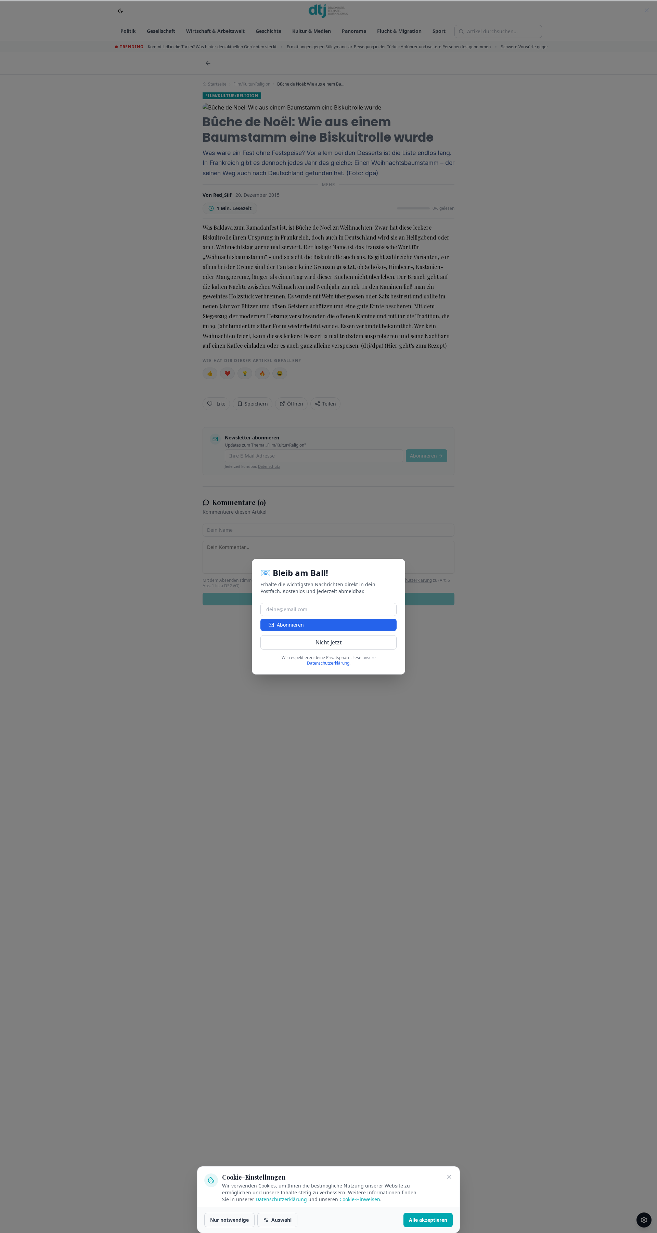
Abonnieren (290, 624)
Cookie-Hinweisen (359, 1199)
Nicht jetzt (328, 642)
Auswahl (281, 1220)
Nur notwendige (229, 1220)
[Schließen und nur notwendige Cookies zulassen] (449, 1176)
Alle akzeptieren (428, 1220)
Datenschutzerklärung (281, 1199)
